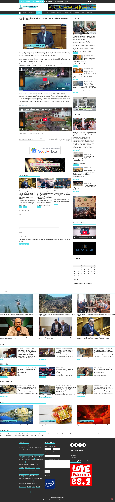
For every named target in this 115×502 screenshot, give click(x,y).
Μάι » (78, 279)
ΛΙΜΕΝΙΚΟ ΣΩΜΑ (32, 470)
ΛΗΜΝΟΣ (38, 467)
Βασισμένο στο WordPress (46, 499)
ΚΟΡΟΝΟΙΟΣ (21, 467)
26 (91, 273)
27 (94, 273)
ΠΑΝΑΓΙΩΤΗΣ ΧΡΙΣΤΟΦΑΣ (37, 478)
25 (88, 273)
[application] (84, 232)
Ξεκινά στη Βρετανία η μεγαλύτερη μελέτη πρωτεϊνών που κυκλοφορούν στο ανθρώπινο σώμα (95, 425)
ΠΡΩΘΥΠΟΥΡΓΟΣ (22, 486)
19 (91, 271)
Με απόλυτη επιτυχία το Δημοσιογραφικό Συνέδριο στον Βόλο (15, 424)
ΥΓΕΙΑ (83, 13)
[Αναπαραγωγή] (74, 237)
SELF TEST (31, 456)
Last (53, 451)
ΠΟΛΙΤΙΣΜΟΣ (60, 13)
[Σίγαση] (92, 237)
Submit (47, 471)
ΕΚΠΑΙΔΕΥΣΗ (28, 462)
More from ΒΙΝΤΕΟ (110, 341)
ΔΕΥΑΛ (32, 459)
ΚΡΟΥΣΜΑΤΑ (27, 467)
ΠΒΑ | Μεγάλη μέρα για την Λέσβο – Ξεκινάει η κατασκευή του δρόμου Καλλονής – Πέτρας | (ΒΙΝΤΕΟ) (55, 338)
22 (78, 273)
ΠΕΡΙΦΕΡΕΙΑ (90, 13)
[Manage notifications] (112, 499)
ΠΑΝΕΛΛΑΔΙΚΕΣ (22, 481)
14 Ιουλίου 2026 (88, 167)
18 (88, 271)
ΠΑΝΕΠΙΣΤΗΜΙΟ (29, 481)
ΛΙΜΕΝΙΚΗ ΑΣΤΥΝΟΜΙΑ (23, 470)
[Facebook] (72, 445)
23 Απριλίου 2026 (23, 188)
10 (84, 269)
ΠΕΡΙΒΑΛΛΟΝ (68, 13)
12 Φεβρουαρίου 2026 (99, 348)
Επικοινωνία (73, 457)
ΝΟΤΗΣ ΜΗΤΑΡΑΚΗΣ (34, 475)
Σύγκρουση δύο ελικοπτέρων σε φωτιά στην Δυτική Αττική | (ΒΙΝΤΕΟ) (16, 314)
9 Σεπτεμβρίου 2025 (41, 188)
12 (91, 269)
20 (94, 271)
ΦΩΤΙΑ (36, 489)
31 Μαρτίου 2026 (21, 348)
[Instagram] (76, 445)
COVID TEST (25, 456)
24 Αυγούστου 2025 (99, 385)
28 (74, 275)
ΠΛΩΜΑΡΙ (29, 483)
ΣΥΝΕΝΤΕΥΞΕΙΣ (77, 13)
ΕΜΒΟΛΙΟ (21, 464)
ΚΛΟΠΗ (37, 464)
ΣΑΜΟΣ (33, 486)
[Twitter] (80, 445)
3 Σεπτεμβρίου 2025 (61, 385)
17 (84, 271)
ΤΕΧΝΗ (2, 359)
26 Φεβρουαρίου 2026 (22, 367)
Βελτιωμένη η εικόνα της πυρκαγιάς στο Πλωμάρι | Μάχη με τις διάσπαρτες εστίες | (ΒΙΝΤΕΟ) (57, 315)
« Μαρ (74, 279)
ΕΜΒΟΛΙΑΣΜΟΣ (36, 462)
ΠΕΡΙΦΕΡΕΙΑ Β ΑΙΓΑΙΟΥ (38, 481)
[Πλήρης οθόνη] (94, 237)
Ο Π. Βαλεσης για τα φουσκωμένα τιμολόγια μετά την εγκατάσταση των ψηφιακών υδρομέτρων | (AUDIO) (17, 338)
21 (74, 273)
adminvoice (30, 22)
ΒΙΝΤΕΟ (21, 133)
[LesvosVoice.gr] (20, 12)
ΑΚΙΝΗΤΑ (30, 133)
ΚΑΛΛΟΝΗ (32, 464)
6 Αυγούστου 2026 (78, 34)
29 (78, 275)
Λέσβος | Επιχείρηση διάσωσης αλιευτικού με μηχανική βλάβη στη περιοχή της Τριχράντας (31, 138)
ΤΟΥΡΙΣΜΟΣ (26, 489)
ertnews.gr (24, 105)
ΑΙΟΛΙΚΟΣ (40, 456)
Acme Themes (72, 499)
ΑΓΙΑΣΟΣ (35, 456)
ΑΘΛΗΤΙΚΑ (52, 13)
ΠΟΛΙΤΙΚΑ (39, 13)
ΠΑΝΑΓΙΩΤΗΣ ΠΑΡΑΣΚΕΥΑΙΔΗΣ (25, 478)
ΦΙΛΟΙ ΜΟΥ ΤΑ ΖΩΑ (4, 396)
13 (94, 269)
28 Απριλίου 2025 (98, 367)
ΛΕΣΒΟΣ (24, 13)
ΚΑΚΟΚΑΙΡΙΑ (26, 464)
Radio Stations (73, 454)
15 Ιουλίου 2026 (88, 153)
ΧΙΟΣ (32, 491)
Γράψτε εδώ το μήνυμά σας (52, 459)
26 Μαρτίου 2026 (60, 348)
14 (74, 271)
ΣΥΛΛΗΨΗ (21, 489)
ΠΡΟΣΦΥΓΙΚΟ (35, 483)
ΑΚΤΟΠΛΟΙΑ (21, 459)
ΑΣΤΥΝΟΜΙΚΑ (31, 13)
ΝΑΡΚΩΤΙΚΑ (26, 475)
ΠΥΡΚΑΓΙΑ (29, 486)
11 (88, 269)
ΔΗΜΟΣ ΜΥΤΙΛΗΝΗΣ (39, 459)
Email (46, 454)
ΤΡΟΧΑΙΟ (32, 489)
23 (81, 273)
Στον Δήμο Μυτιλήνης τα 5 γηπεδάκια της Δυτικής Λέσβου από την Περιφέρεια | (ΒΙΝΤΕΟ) (96, 315)
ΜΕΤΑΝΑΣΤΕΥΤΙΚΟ (22, 472)
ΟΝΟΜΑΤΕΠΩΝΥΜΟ (50, 447)
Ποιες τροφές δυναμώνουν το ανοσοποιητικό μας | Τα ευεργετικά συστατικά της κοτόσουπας (57, 425)
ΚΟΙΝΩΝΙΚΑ (45, 13)
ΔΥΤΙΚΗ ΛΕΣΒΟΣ (22, 462)
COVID (20, 456)
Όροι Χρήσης (73, 455)
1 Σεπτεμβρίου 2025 (59, 188)
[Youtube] (84, 445)
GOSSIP (2, 377)
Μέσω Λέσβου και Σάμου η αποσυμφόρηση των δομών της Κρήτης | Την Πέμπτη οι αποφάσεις (55, 1)
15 (78, 271)
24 (84, 273)
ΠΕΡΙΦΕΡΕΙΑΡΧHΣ (22, 483)
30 (81, 275)
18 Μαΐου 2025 (60, 367)
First (45, 451)
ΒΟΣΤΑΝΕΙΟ (27, 459)
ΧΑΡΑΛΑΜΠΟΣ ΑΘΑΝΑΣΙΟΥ (38, 133)
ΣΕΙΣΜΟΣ (38, 486)
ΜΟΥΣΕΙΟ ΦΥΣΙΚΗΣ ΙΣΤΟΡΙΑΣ (32, 472)
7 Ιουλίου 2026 (88, 182)
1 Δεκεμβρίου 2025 (22, 385)
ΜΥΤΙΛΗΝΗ (21, 475)
